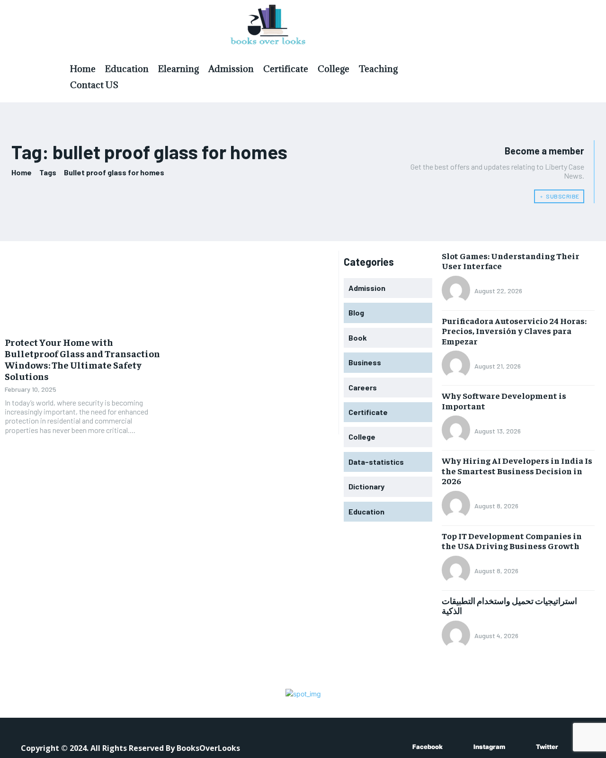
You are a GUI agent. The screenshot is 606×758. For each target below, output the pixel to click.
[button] (530, 67)
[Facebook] (398, 747)
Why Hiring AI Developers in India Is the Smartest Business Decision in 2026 (517, 470)
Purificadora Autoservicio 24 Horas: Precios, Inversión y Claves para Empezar (514, 330)
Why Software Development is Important (504, 400)
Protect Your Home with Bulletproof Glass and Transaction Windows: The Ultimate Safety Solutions (82, 359)
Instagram (489, 746)
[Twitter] (522, 747)
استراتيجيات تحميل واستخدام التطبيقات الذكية (509, 605)
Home (21, 172)
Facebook (427, 746)
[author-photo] (457, 291)
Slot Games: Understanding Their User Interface (510, 260)
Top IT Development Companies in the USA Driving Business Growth (512, 540)
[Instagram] (459, 747)
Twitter (547, 746)
